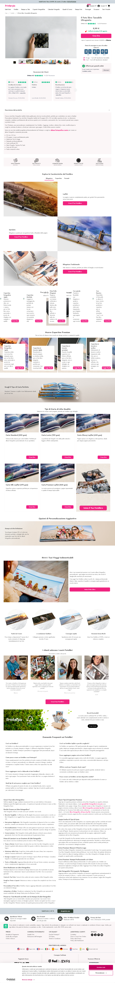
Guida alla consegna (12, 936)
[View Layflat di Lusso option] (77, 398)
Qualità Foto (30, 934)
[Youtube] (102, 935)
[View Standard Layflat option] (77, 388)
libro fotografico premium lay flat (93, 808)
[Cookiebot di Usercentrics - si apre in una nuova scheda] (11, 979)
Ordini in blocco (10, 939)
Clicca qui (106, 70)
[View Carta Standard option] (77, 384)
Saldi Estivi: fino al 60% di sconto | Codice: (57, 2)
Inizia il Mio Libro (89, 589)
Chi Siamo (52, 936)
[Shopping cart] (109, 6)
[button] (57, 110)
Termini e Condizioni (54, 939)
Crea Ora (96, 36)
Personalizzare (100, 973)
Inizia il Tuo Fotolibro (93, 507)
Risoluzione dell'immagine (34, 936)
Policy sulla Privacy (75, 939)
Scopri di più (92, 726)
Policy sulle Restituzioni (77, 941)
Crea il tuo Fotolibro (57, 702)
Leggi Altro (23, 93)
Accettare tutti (101, 967)
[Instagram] (92, 935)
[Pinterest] (98, 935)
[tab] (14, 62)
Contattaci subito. (86, 71)
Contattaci (73, 934)
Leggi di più (19, 368)
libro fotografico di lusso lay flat (80, 812)
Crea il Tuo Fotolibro (75, 203)
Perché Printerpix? (54, 934)
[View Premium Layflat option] (77, 393)
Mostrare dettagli (27, 979)
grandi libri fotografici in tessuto (92, 804)
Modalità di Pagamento (12, 934)
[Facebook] (95, 935)
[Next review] (75, 90)
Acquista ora (65, 911)
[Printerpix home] (10, 5)
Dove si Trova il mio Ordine (78, 936)
